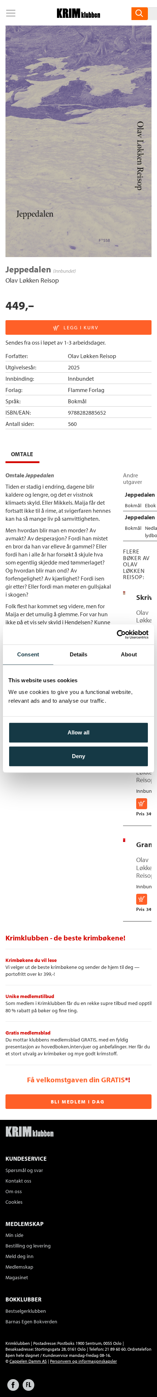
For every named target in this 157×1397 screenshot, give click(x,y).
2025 (74, 367)
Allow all (78, 732)
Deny (78, 756)
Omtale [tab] (22, 454)
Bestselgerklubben (25, 1311)
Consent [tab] (28, 654)
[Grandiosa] (124, 840)
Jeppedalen (140, 494)
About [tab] (129, 654)
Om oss (13, 1191)
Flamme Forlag (86, 389)
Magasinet (16, 1277)
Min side (14, 1235)
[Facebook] (13, 1388)
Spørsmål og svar (24, 1170)
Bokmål (77, 401)
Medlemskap (19, 1267)
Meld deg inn (19, 1256)
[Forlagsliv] (28, 1388)
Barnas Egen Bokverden (31, 1321)
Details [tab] (79, 654)
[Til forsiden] (78, 15)
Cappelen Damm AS (28, 1361)
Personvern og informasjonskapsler (83, 1361)
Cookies (14, 1202)
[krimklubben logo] (29, 1132)
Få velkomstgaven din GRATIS (76, 1079)
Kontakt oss (18, 1180)
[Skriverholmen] (124, 593)
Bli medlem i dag (78, 1101)
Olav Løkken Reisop (32, 280)
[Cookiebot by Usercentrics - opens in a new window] (117, 634)
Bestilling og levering (28, 1245)
